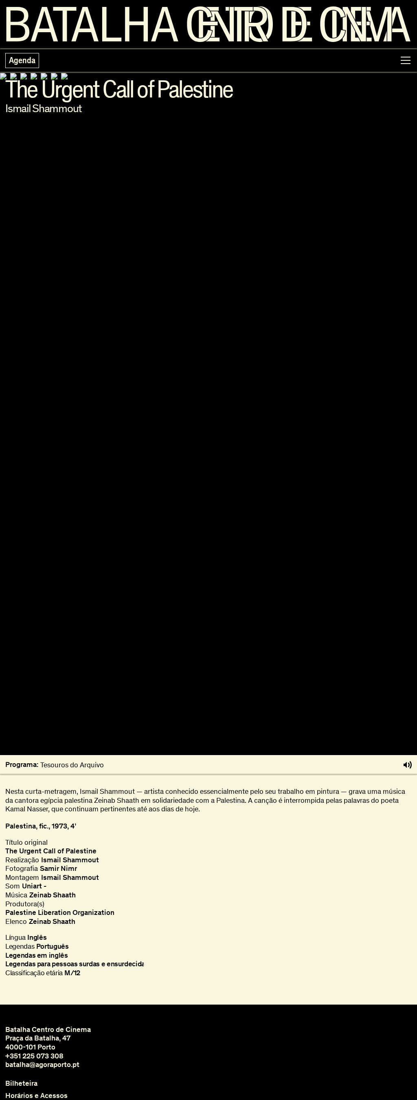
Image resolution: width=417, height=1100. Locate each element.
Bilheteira (21, 1083)
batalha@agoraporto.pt (42, 1064)
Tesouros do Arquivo (72, 764)
